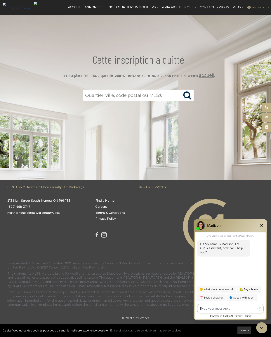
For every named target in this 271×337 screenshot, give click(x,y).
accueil (206, 75)
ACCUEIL (74, 7)
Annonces (95, 9)
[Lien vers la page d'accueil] (18, 7)
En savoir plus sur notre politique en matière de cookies (145, 330)
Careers (101, 206)
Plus (238, 9)
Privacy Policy (105, 218)
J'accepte (244, 330)
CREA (135, 282)
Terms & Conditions (110, 213)
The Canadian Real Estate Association (75, 286)
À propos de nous (179, 9)
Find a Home (104, 200)
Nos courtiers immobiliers (134, 9)
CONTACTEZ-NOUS (214, 7)
